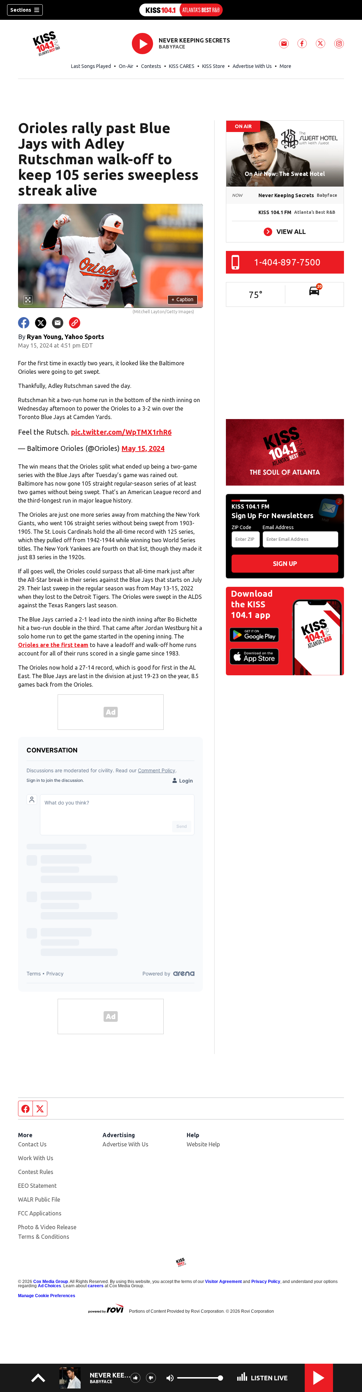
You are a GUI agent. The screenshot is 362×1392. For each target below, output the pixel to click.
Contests (151, 66)
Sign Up (285, 563)
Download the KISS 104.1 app (252, 604)
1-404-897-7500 (287, 262)
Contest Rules (35, 1172)
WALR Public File (39, 1199)
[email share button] (57, 322)
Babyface (172, 47)
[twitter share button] (40, 322)
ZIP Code (241, 527)
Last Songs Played (91, 66)
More (285, 66)
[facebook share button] (23, 322)
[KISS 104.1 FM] (181, 10)
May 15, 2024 (143, 448)
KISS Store (213, 66)
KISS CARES (181, 66)
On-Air (126, 66)
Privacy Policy (265, 1281)
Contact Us (32, 1144)
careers (96, 1285)
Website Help (203, 1144)
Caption (182, 299)
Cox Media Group (50, 1281)
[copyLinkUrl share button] (74, 322)
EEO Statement (37, 1185)
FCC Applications (40, 1213)
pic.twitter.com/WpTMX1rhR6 (121, 432)
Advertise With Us (252, 66)
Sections (20, 10)
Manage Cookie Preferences (46, 1295)
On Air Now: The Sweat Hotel (285, 174)
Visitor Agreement (223, 1281)
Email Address (278, 527)
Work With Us (35, 1158)
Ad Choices (49, 1285)
